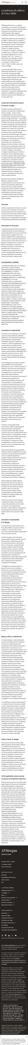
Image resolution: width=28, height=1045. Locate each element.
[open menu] (26, 2)
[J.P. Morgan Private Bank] (8, 2)
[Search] (22, 2)
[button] (2, 935)
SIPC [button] (23, 981)
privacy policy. (16, 1043)
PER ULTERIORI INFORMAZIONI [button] (8, 945)
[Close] (26, 1037)
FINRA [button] (19, 981)
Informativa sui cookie (7, 920)
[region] (14, 1040)
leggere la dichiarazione (14, 994)
